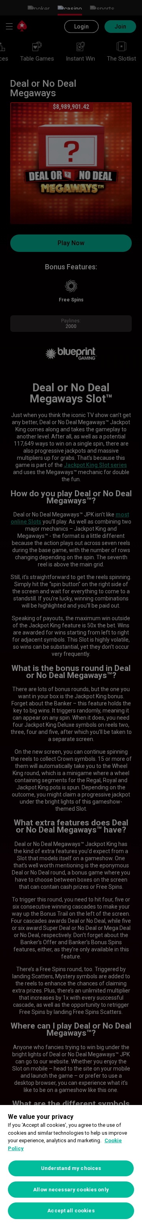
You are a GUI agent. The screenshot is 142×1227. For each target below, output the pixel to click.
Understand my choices (71, 1168)
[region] (71, 1166)
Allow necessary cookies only (71, 1190)
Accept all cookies (70, 1211)
